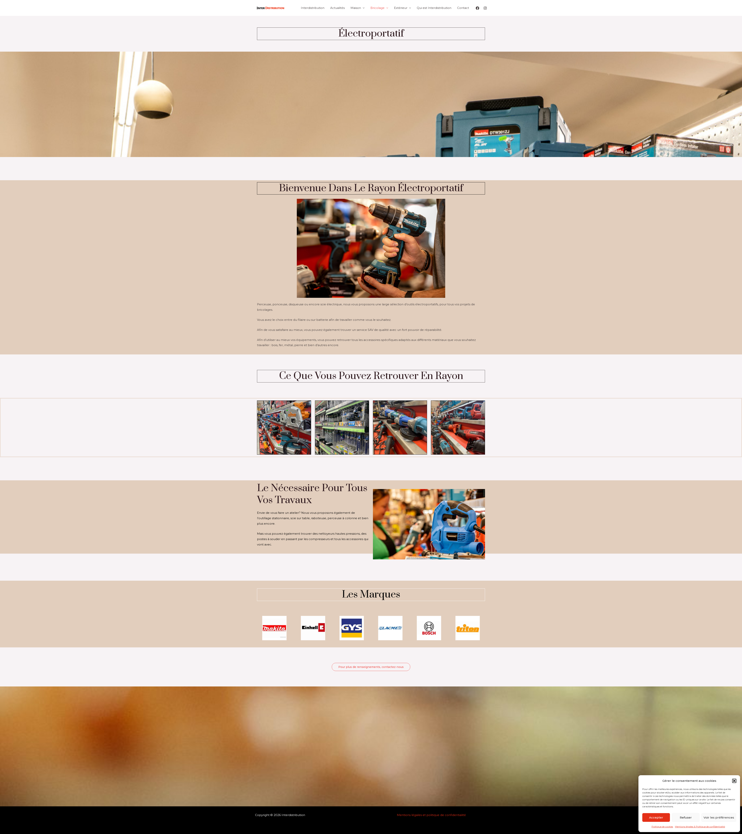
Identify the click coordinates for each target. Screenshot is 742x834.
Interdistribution (312, 8)
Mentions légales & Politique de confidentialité (700, 826)
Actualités (337, 8)
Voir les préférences (719, 817)
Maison (356, 8)
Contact (463, 8)
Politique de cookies (662, 826)
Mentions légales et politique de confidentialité (431, 815)
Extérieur (400, 8)
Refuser (686, 817)
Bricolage (377, 8)
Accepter (656, 817)
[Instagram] (485, 8)
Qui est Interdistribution (434, 8)
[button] (734, 781)
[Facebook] (477, 8)
